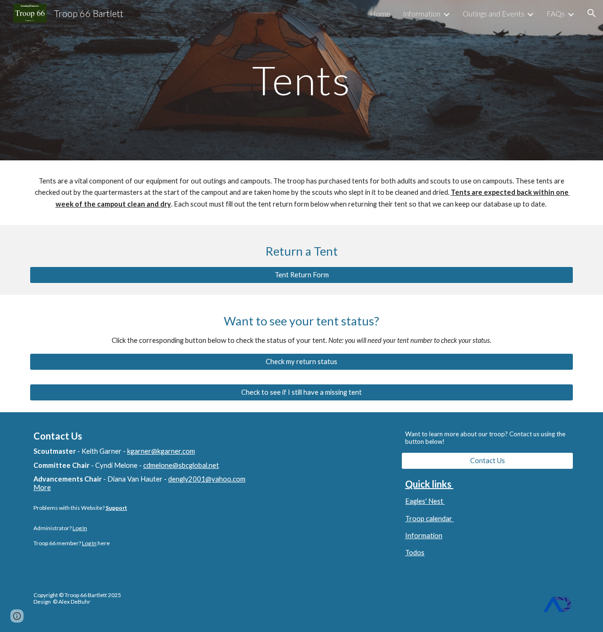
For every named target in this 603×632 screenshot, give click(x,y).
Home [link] (380, 13)
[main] (301, 80)
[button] (591, 13)
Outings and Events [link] (493, 13)
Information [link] (421, 13)
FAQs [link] (555, 13)
